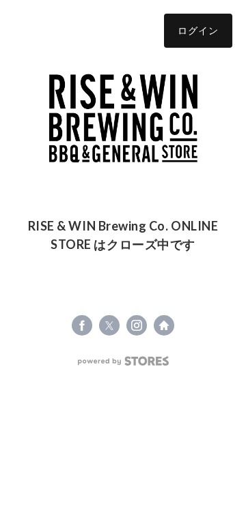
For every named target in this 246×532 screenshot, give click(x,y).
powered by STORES (123, 361)
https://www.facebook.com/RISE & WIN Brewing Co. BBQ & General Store (82, 325)
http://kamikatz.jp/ (164, 325)
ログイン (198, 30)
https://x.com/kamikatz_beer (109, 325)
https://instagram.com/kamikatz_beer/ (136, 325)
